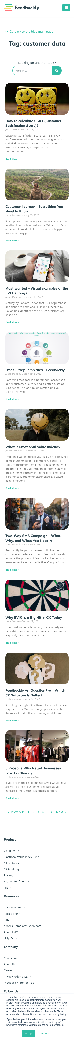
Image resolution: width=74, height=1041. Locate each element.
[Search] (56, 70)
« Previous (16, 812)
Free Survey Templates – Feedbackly (35, 370)
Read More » (12, 158)
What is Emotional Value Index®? (33, 447)
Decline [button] (45, 1033)
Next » (61, 812)
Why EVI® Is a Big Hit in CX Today (33, 617)
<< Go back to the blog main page (29, 31)
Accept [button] (28, 1033)
